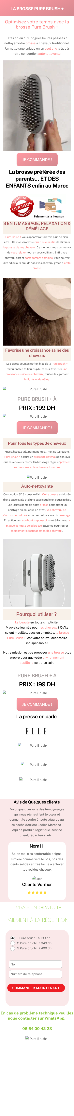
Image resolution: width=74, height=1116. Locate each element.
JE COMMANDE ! (37, 159)
